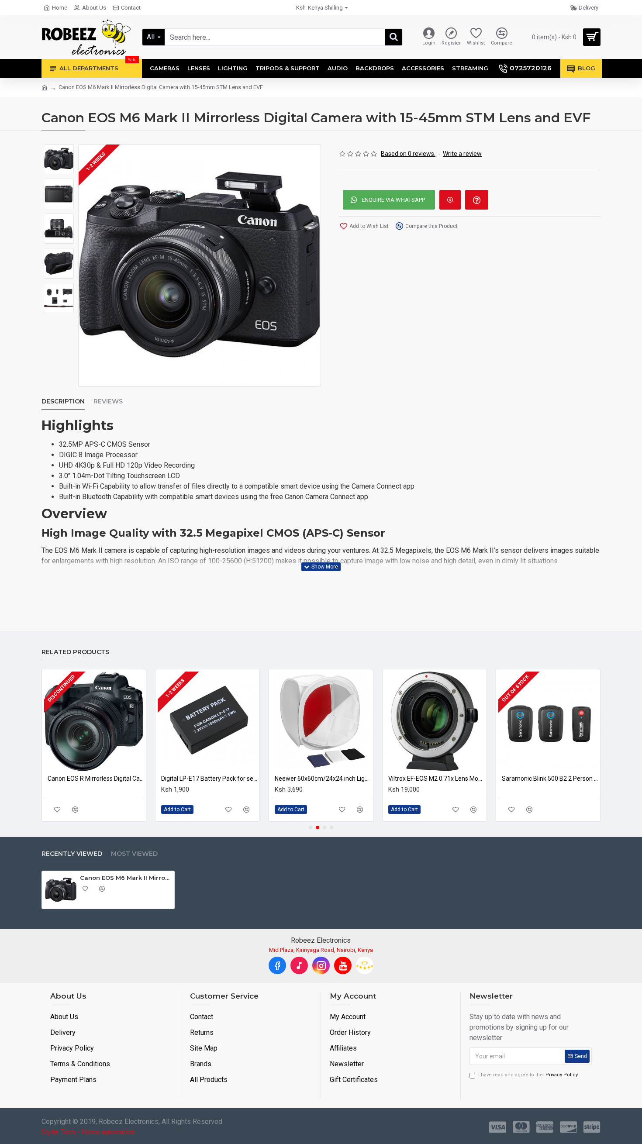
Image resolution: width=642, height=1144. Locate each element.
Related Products (75, 652)
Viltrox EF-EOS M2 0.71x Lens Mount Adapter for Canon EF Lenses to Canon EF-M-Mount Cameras (420, 778)
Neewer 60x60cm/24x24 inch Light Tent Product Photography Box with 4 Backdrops (307, 778)
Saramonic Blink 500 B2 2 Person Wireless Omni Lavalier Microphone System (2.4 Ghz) (534, 778)
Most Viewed (134, 854)
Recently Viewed (71, 854)
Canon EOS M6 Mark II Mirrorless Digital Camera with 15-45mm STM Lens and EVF (125, 877)
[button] (310, 827)
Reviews (108, 401)
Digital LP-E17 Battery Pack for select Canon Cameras (193, 778)
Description (63, 401)
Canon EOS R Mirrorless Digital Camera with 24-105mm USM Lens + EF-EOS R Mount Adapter (79, 778)
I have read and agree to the (528, 1075)
